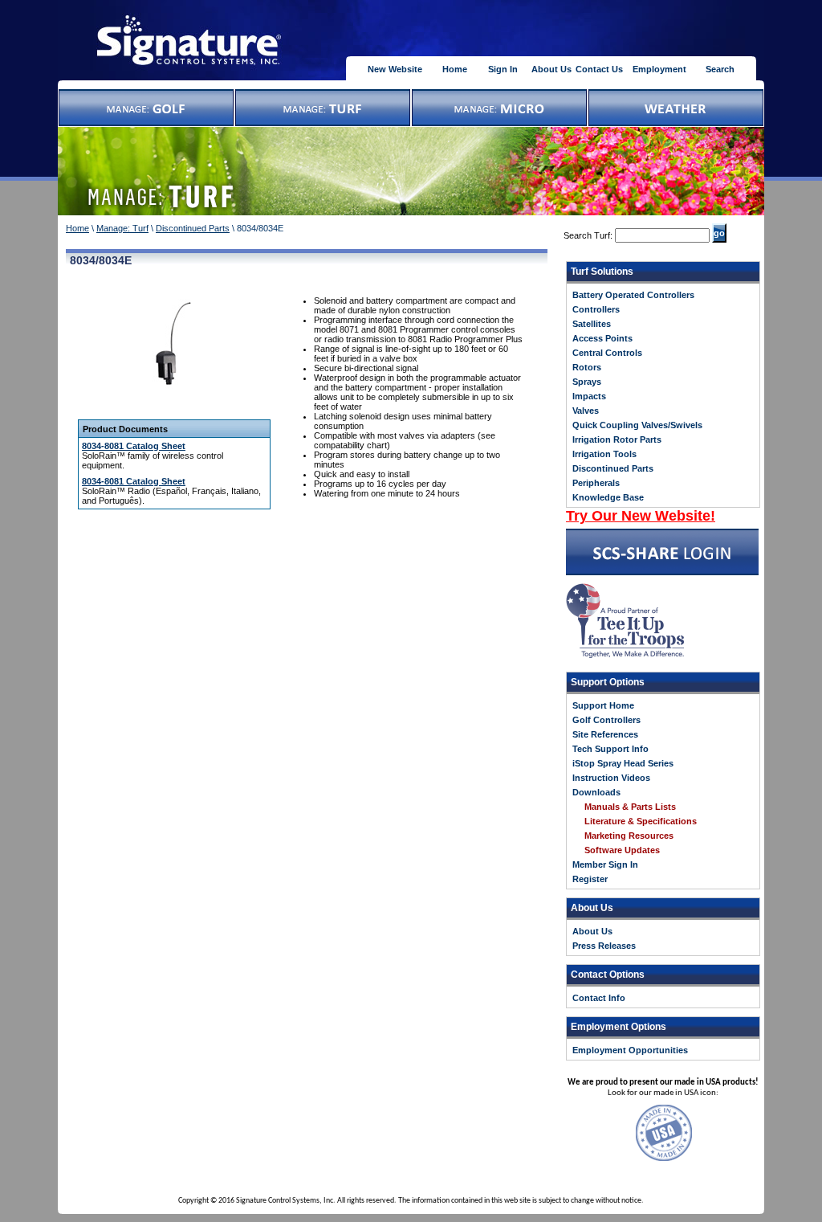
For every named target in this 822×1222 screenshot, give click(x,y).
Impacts (589, 396)
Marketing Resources (628, 835)
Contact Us (599, 69)
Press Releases (604, 945)
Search (720, 69)
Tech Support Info (610, 749)
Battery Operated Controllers (633, 295)
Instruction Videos (611, 778)
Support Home (603, 705)
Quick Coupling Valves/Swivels (637, 425)
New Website (395, 69)
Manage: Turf (122, 228)
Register (590, 879)
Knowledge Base (608, 497)
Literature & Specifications (640, 821)
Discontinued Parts (193, 228)
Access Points (602, 338)
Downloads (596, 792)
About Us (551, 69)
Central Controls (607, 353)
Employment (659, 69)
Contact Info (598, 998)
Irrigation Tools (604, 454)
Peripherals (596, 483)
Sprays (586, 381)
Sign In (503, 69)
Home (454, 69)
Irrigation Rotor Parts (616, 439)
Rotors (586, 367)
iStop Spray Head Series (622, 763)
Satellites (591, 324)
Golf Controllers (606, 720)
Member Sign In (605, 864)
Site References (605, 734)
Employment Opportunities (630, 1050)
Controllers (596, 309)
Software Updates (622, 850)
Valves (585, 410)
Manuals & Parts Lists (630, 806)
